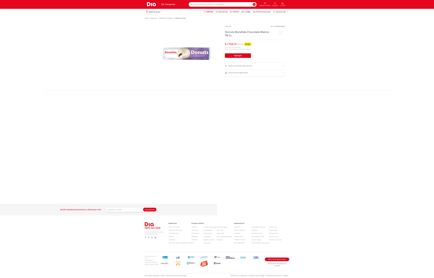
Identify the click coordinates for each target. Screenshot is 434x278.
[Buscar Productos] (254, 4)
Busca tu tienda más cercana (240, 66)
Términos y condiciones (239, 275)
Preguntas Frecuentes (273, 275)
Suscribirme (150, 210)
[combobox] (223, 4)
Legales (285, 275)
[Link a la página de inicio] (146, 18)
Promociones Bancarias (238, 73)
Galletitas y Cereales (166, 18)
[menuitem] (208, 12)
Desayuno (153, 18)
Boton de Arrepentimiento (277, 259)
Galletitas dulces (180, 18)
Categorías (170, 4)
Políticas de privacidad (256, 275)
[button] (238, 55)
